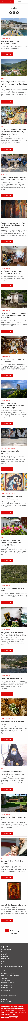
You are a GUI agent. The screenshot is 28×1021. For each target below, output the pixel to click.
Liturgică (4, 954)
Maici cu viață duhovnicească (10, 975)
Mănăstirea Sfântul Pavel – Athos (13, 678)
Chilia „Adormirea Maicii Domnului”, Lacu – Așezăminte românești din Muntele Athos (14, 315)
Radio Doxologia (6, 990)
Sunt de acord (4, 1017)
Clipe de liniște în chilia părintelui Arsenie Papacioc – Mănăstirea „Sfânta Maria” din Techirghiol (12, 278)
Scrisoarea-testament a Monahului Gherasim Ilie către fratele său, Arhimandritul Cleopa (13, 131)
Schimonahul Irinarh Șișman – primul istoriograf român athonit (12, 773)
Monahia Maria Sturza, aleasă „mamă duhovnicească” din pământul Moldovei (11, 542)
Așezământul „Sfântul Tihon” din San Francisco (13, 360)
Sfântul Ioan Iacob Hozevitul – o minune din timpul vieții (12, 497)
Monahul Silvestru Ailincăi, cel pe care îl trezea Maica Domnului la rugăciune (13, 225)
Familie (3, 951)
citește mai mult (7, 54)
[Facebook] (10, 12)
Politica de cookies (7, 1001)
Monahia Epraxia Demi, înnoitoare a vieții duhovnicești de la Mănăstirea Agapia (14, 84)
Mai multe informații (10, 1014)
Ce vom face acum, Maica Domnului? (10, 452)
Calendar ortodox (6, 985)
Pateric (2, 78)
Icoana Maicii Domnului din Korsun (13, 905)
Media (3, 961)
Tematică (4, 978)
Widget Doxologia (6, 987)
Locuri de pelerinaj (6, 38)
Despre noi (4, 999)
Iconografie (4, 902)
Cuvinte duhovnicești (7, 949)
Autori (3, 971)
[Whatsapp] (14, 12)
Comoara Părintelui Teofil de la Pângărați (12, 862)
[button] (18, 2)
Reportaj (3, 858)
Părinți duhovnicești (7, 973)
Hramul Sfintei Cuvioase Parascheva (11, 966)
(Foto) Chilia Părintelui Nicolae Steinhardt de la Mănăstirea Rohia (13, 634)
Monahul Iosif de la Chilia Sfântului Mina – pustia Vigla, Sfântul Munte (14, 178)
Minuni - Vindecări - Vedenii (8, 448)
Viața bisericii (5, 947)
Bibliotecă (4, 956)
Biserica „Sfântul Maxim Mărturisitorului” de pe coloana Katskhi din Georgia (12, 405)
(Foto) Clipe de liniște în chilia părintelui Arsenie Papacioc (11, 272)
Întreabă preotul (6, 959)
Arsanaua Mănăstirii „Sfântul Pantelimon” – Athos (11, 42)
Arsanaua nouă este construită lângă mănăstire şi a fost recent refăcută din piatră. (14, 47)
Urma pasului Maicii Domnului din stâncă (13, 723)
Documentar (4, 174)
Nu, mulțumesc (13, 1017)
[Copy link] (17, 12)
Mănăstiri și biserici (7, 983)
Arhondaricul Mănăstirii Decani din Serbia (13, 818)
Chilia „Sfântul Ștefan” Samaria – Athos (13, 589)
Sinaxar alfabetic (6, 980)
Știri (2, 963)
